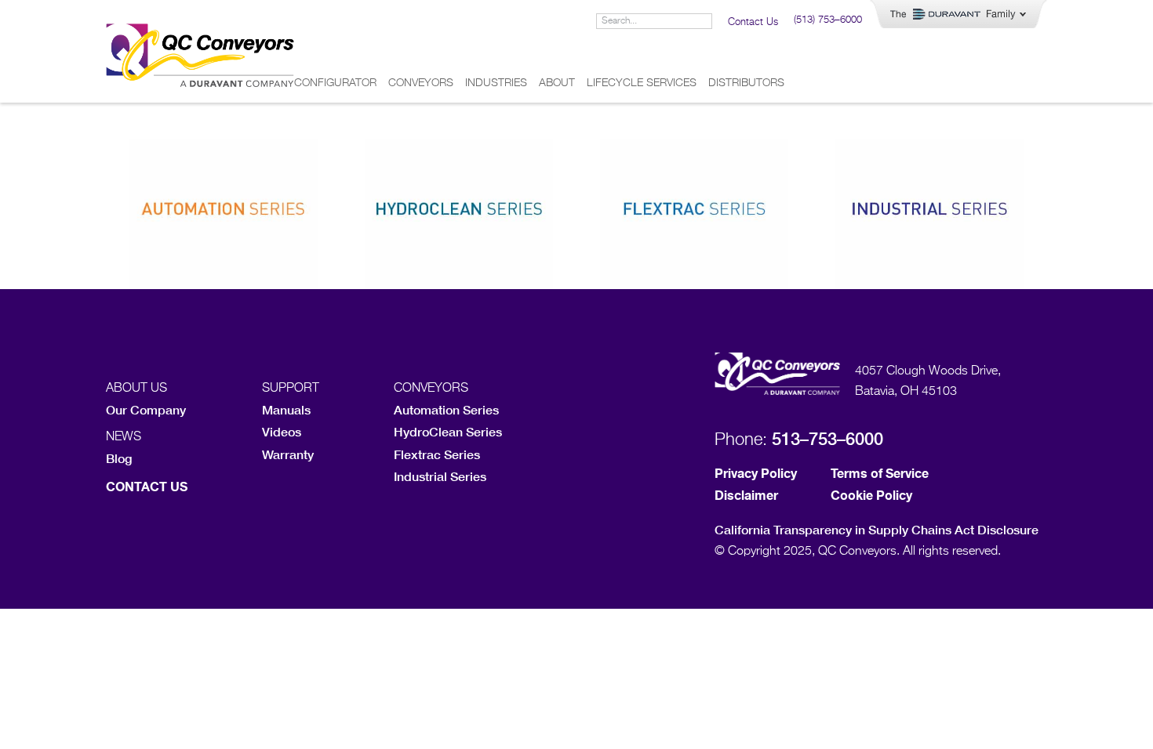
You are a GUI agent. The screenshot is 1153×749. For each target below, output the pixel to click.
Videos (281, 431)
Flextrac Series (437, 454)
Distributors (746, 83)
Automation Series (446, 409)
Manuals (286, 409)
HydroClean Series (448, 431)
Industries (496, 83)
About (557, 83)
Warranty (288, 454)
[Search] (703, 21)
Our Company (146, 409)
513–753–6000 (827, 439)
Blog (119, 457)
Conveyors (420, 83)
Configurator (335, 83)
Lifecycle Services (642, 83)
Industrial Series (440, 476)
